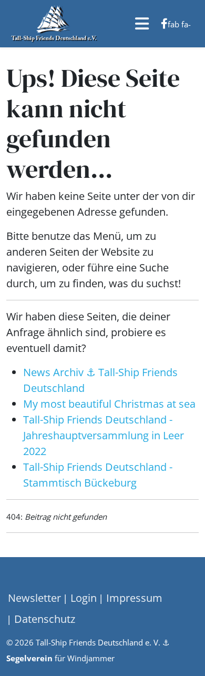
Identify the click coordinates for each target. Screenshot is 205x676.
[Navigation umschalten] (15, 580)
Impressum (133, 598)
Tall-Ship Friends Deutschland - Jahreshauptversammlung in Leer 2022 (103, 435)
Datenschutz (43, 619)
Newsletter (34, 598)
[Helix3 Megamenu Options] (142, 23)
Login (82, 598)
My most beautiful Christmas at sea (109, 404)
